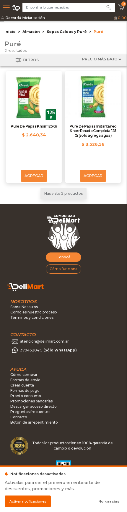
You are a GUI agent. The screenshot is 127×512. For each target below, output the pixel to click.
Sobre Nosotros (24, 307)
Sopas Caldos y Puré (67, 31)
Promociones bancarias (31, 401)
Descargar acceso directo (33, 406)
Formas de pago (25, 390)
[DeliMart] (16, 8)
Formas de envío (25, 380)
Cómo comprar (24, 374)
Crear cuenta (22, 385)
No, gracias (108, 501)
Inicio (10, 31)
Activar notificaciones (27, 501)
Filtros (30, 60)
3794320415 (48, 350)
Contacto (18, 417)
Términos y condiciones (31, 317)
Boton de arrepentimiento (34, 422)
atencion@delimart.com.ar (44, 341)
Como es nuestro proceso (33, 312)
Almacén (31, 31)
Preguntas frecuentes (30, 411)
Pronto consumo (25, 396)
